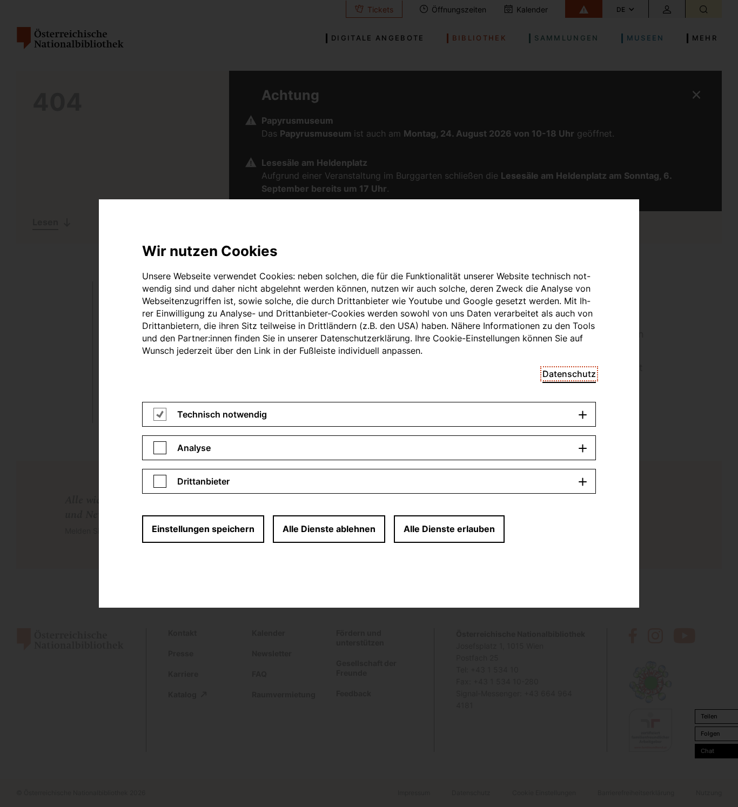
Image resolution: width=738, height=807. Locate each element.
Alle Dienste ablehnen (329, 528)
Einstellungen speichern (203, 528)
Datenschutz (569, 373)
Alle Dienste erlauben (449, 528)
